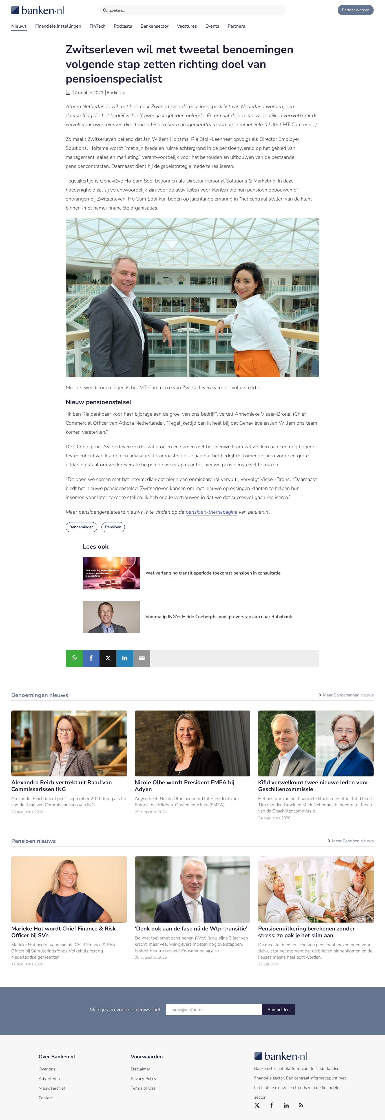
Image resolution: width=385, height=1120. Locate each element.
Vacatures (187, 26)
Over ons (47, 1069)
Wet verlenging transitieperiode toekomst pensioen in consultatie (213, 573)
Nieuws (19, 26)
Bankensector (155, 26)
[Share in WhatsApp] (74, 658)
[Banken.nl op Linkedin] (287, 1106)
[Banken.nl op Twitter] (257, 1106)
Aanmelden (278, 1009)
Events (212, 26)
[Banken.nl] (24, 6)
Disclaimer (140, 1069)
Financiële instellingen (58, 26)
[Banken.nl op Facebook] (272, 1106)
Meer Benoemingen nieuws (348, 695)
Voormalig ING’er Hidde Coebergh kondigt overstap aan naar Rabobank (218, 617)
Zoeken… (116, 10)
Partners (236, 26)
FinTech (97, 26)
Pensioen (113, 527)
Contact (46, 1098)
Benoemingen (81, 527)
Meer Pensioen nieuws (353, 841)
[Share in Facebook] (91, 658)
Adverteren (49, 1078)
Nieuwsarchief (52, 1088)
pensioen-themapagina (211, 512)
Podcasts (123, 26)
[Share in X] (107, 658)
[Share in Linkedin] (124, 658)
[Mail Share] (141, 658)
